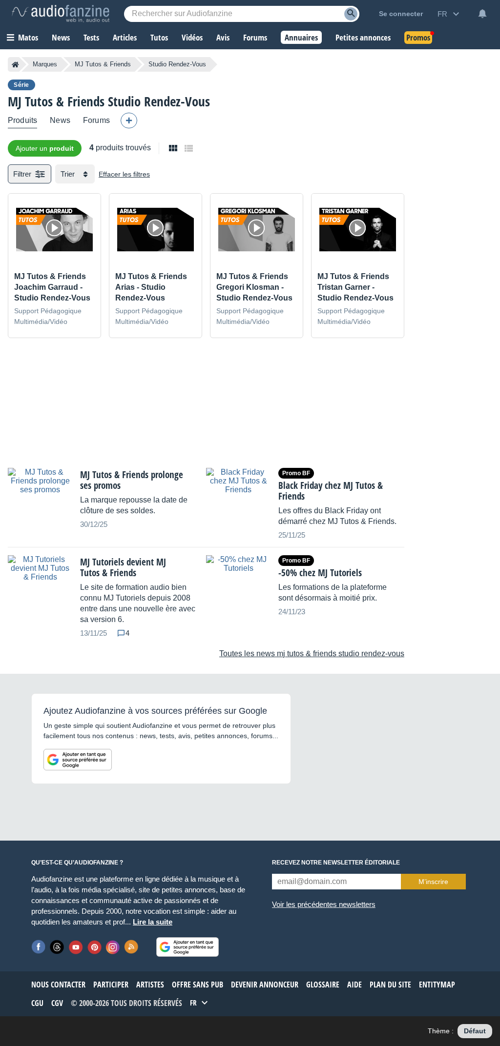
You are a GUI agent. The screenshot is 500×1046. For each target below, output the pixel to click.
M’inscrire (433, 881)
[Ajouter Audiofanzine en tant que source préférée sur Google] (77, 759)
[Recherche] (350, 13)
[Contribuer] (129, 120)
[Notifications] (482, 14)
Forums (96, 120)
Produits (22, 120)
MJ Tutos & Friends (103, 64)
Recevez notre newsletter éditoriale (336, 862)
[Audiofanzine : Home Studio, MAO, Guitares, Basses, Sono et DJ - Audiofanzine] (60, 13)
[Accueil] (15, 64)
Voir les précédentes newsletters (323, 904)
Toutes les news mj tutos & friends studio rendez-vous (311, 653)
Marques (45, 64)
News (60, 120)
